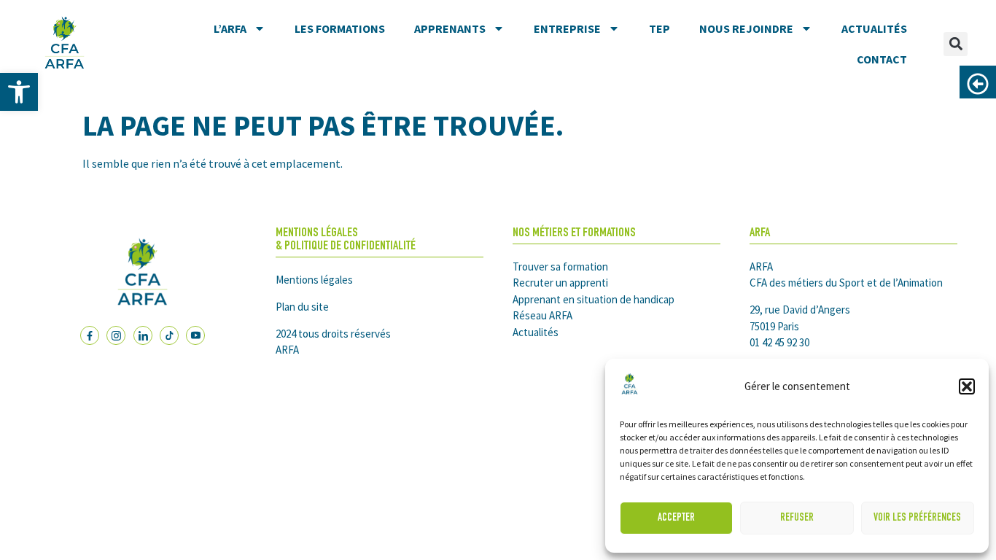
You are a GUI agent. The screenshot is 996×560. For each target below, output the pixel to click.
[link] (19, 92)
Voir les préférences (917, 518)
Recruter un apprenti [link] (560, 282)
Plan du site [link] (302, 307)
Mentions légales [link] (314, 280)
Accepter (676, 518)
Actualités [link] (874, 28)
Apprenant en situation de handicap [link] (593, 299)
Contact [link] (882, 59)
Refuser (797, 518)
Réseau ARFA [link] (542, 315)
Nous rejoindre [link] (746, 28)
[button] (967, 386)
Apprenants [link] (450, 28)
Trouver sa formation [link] (560, 266)
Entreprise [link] (567, 28)
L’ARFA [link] (230, 28)
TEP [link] (659, 28)
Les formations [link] (340, 28)
